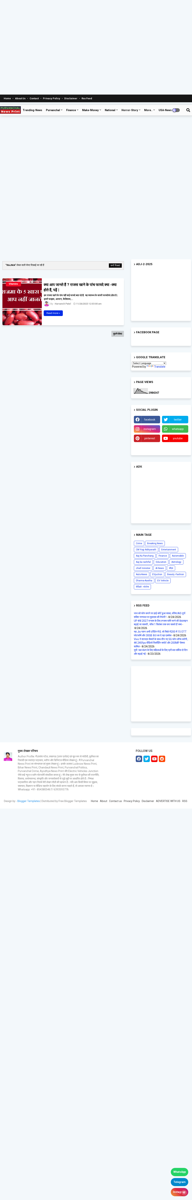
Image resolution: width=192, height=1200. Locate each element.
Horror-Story (130, 110)
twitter (178, 419)
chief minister (143, 568)
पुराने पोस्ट (117, 333)
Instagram (179, 1191)
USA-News (165, 110)
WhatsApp (179, 1171)
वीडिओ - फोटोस (142, 586)
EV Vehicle (163, 580)
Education (161, 562)
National (110, 110)
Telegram (179, 1181)
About (103, 801)
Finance (71, 110)
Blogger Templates (28, 801)
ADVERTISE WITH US (168, 801)
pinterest (149, 438)
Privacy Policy (52, 98)
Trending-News (32, 110)
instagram (150, 428)
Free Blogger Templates (72, 801)
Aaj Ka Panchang (145, 555)
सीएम (171, 568)
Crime (139, 543)
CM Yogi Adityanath (146, 549)
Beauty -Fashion (175, 574)
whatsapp (178, 428)
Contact (34, 98)
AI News (159, 568)
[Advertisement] (94, 47)
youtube (178, 438)
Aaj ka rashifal (143, 562)
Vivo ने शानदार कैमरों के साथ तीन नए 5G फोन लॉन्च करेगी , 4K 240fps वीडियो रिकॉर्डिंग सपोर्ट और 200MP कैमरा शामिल (161, 643)
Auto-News (141, 574)
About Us (20, 98)
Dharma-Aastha (144, 580)
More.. (148, 110)
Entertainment (168, 549)
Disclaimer (71, 98)
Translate (159, 366)
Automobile (178, 555)
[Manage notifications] (184, 1193)
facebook (149, 419)
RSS (184, 801)
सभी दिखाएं (115, 265)
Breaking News (155, 543)
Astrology (176, 562)
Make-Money (90, 110)
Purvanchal (53, 110)
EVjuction (157, 574)
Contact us (115, 801)
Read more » (53, 313)
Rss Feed (87, 98)
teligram (147, 447)
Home (7, 98)
